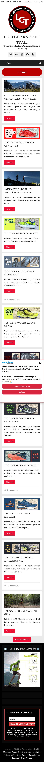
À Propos (37, 2)
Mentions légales (10, 752)
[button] (41, 363)
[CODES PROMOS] (6, 2)
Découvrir (9, 118)
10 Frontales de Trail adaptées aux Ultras (18, 191)
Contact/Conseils (28, 2)
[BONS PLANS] (17, 2)
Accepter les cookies (22, 386)
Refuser (22, 392)
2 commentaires (13, 490)
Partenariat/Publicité (12, 755)
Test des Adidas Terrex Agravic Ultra (19, 559)
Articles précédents (22, 639)
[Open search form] (40, 63)
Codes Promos (26, 758)
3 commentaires (13, 586)
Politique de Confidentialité (29, 752)
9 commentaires (13, 299)
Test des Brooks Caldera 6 (21, 233)
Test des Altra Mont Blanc (21, 465)
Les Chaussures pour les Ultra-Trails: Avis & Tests (20, 97)
